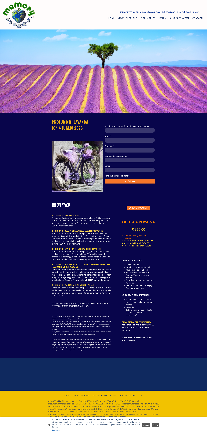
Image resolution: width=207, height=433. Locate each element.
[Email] (64, 205)
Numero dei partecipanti (116, 156)
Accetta (146, 425)
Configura (56, 430)
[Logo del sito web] (18, 15)
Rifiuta (155, 425)
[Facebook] (54, 205)
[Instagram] (59, 205)
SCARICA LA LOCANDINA (138, 208)
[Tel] (68, 205)
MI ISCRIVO (130, 181)
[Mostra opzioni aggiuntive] (141, 395)
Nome (108, 136)
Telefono (109, 146)
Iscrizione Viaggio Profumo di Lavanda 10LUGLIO (127, 126)
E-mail (107, 166)
